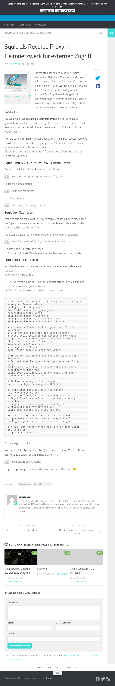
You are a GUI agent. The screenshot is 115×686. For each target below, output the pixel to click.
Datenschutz (24, 24)
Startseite (9, 24)
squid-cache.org (22, 96)
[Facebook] (98, 679)
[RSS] (108, 679)
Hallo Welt (42, 568)
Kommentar (13, 602)
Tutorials (46, 32)
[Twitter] (103, 679)
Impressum (40, 24)
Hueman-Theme (45, 678)
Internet (9, 32)
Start (40, 667)
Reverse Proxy (39, 484)
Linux (20, 32)
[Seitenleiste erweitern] (111, 32)
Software (32, 32)
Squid (49, 484)
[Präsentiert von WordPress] (19, 678)
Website (11, 633)
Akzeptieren (47, 11)
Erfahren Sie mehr (65, 11)
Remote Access (25, 484)
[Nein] (111, 7)
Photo (7, 96)
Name (10, 623)
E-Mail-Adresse (63, 623)
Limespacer (15, 64)
